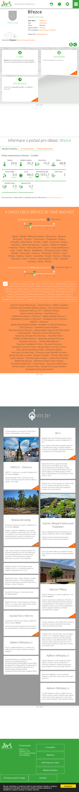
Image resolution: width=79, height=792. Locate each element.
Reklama (50, 755)
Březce (35, 12)
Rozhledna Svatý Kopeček (46, 327)
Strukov (32, 258)
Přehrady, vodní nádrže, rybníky (17, 289)
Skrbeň (48, 256)
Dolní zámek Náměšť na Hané (30, 349)
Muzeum (42, 299)
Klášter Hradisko (60, 305)
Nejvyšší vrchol (8, 299)
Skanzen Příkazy (51, 310)
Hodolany (15, 244)
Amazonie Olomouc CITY (30, 310)
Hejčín (45, 242)
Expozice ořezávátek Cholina (30, 344)
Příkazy (11, 256)
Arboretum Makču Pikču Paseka (48, 360)
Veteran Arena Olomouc (31, 313)
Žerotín (48, 261)
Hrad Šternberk (55, 335)
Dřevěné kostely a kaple (35, 294)
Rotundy (51, 294)
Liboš (12, 250)
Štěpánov (42, 21)
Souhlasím (68, 786)
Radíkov (20, 256)
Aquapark (34, 284)
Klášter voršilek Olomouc (25, 338)
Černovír (28, 239)
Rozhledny (61, 289)
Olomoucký (43, 23)
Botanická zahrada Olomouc (51, 338)
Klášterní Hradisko (58, 244)
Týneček (64, 258)
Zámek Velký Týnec (60, 355)
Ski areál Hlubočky (52, 344)
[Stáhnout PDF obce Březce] (71, 44)
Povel (64, 253)
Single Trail (31, 299)
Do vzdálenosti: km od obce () (29, 267)
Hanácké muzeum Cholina (24, 346)
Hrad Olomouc (51, 313)
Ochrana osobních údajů (14, 778)
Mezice (27, 250)
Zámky (10, 294)
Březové (62, 236)
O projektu (50, 747)
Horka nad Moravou (30, 244)
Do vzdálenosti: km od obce (32, 219)
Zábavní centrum (55, 299)
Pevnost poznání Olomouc (21, 330)
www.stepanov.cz (42, 34)
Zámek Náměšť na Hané (20, 355)
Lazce (46, 247)
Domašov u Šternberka (21, 242)
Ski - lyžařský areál (58, 284)
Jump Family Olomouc (58, 307)
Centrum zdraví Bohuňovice (23, 305)
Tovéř (55, 258)
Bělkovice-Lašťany (36, 236)
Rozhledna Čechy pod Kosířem (40, 369)
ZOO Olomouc (26, 327)
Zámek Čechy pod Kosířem (53, 366)
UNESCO (45, 284)
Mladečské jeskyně (23, 360)
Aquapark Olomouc (28, 341)
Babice (15, 236)
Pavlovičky (46, 253)
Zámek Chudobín (41, 355)
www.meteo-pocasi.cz (55, 197)
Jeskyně (60, 294)
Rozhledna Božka (54, 349)
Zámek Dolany (44, 305)
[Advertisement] (39, 121)
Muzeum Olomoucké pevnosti (46, 333)
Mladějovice (37, 250)
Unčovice (31, 261)
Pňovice (56, 253)
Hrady (71, 289)
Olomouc (42, 28)
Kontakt (42, 778)
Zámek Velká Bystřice (49, 341)
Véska (40, 261)
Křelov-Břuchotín (34, 247)
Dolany (61, 239)
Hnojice (64, 242)
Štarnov (56, 256)
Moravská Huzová (29, 40)
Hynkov (45, 244)
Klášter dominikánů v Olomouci (26, 316)
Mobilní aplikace (50, 770)
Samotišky (38, 256)
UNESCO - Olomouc (39, 321)
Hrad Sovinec (39, 363)
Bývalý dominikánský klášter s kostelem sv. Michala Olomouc (39, 324)
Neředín (15, 253)
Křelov (22, 247)
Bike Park (20, 299)
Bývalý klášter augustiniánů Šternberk (52, 330)
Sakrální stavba (70, 299)
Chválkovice (51, 239)
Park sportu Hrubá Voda (22, 352)
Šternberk (16, 258)
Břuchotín (17, 239)
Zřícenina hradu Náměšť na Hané (50, 352)
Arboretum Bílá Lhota (57, 363)
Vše (5, 284)
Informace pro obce (50, 762)
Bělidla (23, 236)
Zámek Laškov (18, 366)
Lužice (19, 250)
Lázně (69, 294)
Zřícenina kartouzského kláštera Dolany (28, 307)
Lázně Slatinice (17, 358)
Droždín (37, 242)
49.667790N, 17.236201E (47, 30)
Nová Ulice (25, 253)
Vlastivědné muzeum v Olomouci (26, 319)
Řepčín (29, 256)
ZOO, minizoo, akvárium (18, 284)
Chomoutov (39, 239)
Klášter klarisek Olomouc (54, 316)
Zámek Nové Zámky (58, 358)
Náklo (65, 250)
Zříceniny (19, 294)
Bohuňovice (51, 236)
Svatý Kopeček (44, 258)
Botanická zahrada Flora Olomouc (30, 335)
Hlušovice (54, 242)
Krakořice (13, 247)
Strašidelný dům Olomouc (55, 319)
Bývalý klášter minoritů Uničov (52, 346)
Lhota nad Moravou (60, 247)
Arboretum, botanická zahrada (43, 289)
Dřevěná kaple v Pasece (36, 358)
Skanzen (72, 284)
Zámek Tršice (33, 366)
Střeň (25, 258)
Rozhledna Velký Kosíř (21, 363)
